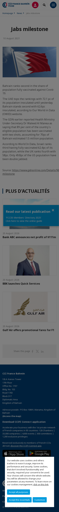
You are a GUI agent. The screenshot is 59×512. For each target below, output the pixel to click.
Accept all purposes (18, 492)
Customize (39, 499)
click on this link (41, 484)
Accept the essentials (19, 499)
